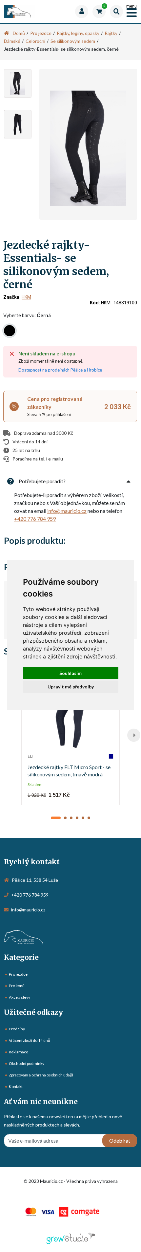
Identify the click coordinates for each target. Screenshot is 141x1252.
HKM (26, 297)
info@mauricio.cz (67, 511)
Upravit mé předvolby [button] (71, 686)
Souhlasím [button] (70, 673)
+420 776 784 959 (35, 518)
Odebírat (119, 1140)
